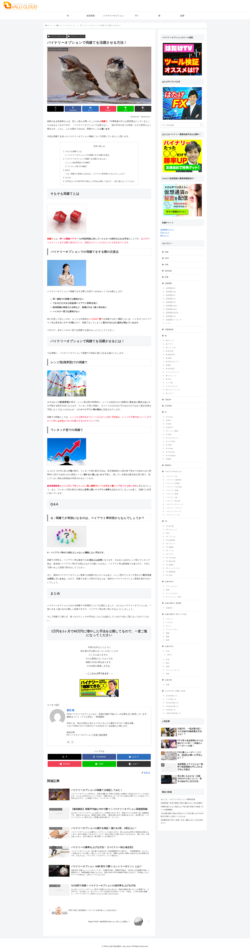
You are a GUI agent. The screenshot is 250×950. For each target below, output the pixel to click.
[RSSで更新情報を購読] (72, 742)
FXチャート (164, 233)
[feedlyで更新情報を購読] (68, 742)
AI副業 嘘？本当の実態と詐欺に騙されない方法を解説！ (182, 803)
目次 (96, 146)
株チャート (164, 236)
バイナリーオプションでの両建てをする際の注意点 (88, 155)
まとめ (68, 177)
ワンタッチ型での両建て (77, 166)
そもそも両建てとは (73, 151)
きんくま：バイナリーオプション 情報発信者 (178, 799)
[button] (143, 109)
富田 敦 (70, 710)
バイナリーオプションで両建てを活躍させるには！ (86, 159)
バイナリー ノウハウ (77, 36)
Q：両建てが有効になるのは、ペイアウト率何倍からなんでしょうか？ (96, 174)
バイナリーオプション (58, 36)
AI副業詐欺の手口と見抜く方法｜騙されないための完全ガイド (182, 821)
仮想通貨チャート (167, 230)
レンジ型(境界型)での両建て (79, 163)
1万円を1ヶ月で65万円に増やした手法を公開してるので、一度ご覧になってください (100, 181)
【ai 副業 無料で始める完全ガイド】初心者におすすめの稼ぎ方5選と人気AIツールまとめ (182, 814)
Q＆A (67, 170)
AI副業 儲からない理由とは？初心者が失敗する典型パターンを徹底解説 (182, 808)
